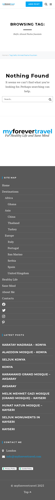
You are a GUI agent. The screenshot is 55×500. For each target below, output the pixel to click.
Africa (9, 198)
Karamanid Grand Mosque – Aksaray (26, 376)
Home (4, 55)
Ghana (12, 204)
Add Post (34, 4)
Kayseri (8, 429)
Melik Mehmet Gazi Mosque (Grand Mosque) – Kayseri (26, 396)
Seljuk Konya (13, 359)
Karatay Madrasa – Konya (24, 344)
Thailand (13, 223)
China (11, 217)
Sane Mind (9, 286)
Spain (11, 267)
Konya (7, 367)
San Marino (15, 254)
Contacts (8, 298)
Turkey (12, 229)
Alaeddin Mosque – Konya (24, 352)
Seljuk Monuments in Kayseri (21, 419)
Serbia (12, 260)
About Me (8, 292)
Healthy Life (10, 279)
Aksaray (9, 386)
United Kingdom (18, 273)
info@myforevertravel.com (23, 456)
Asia (8, 210)
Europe (9, 235)
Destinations (10, 191)
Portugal (13, 248)
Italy (11, 242)
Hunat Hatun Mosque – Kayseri (22, 408)
